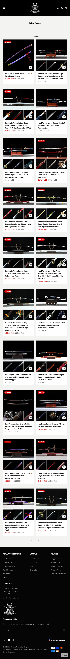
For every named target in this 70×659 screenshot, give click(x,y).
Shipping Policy (56, 559)
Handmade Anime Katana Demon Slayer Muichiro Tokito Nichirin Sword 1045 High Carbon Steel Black (51, 525)
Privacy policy (18, 649)
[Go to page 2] (43, 540)
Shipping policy (41, 649)
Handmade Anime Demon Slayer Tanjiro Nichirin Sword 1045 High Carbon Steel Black (17, 273)
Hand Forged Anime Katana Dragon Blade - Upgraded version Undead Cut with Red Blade (51, 377)
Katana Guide (34, 570)
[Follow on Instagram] (4, 640)
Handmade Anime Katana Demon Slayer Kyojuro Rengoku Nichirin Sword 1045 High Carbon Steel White (18, 125)
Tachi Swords (8, 570)
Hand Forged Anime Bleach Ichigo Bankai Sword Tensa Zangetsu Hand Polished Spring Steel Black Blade (51, 76)
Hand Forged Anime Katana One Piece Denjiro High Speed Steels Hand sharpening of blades (17, 174)
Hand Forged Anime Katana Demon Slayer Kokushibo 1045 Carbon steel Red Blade (51, 475)
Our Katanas (7, 559)
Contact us (34, 562)
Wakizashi (6, 574)
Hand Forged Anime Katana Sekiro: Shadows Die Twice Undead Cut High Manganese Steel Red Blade (18, 426)
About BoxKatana (36, 559)
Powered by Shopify (22, 647)
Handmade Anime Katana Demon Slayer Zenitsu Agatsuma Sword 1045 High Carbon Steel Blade (50, 224)
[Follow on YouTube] (9, 640)
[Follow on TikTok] (13, 640)
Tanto (5, 577)
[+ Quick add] (30, 67)
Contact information (9, 652)
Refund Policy (56, 562)
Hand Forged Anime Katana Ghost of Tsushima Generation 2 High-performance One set (51, 325)
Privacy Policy (56, 570)
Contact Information (58, 574)
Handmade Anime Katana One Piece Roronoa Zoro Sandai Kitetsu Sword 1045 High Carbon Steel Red (18, 224)
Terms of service (29, 649)
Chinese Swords (9, 566)
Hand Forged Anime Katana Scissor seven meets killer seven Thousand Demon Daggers (18, 377)
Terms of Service (57, 566)
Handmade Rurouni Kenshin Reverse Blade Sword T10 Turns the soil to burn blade (51, 174)
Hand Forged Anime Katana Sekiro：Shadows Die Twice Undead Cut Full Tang (15, 475)
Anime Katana (8, 562)
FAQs (31, 566)
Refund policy (7, 649)
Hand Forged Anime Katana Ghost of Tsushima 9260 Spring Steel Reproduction (51, 125)
